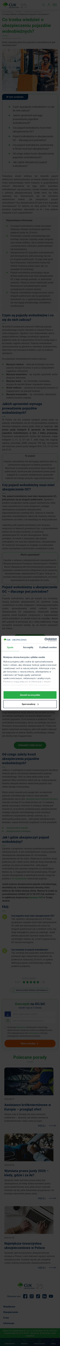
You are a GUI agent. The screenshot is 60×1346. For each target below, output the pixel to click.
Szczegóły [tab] (28, 647)
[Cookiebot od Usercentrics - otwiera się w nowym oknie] (44, 639)
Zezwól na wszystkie (30, 695)
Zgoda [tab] (10, 647)
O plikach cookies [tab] (48, 647)
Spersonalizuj (28, 704)
